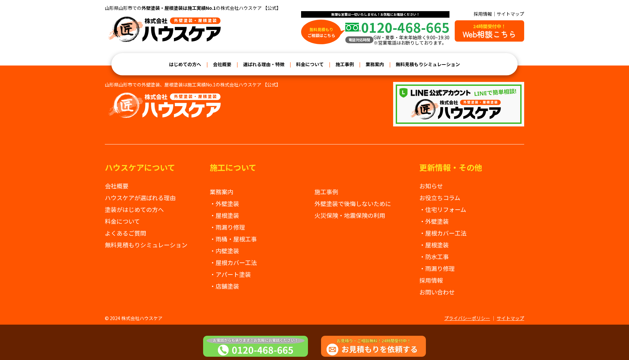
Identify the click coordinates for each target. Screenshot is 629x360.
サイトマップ (510, 13)
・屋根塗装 (224, 215)
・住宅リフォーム (442, 209)
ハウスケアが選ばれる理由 (140, 197)
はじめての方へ (185, 64)
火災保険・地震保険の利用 (349, 215)
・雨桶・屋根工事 (233, 239)
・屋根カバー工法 (233, 262)
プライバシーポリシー (467, 318)
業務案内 (375, 64)
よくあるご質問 (125, 233)
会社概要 (222, 64)
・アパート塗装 (230, 274)
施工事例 (344, 64)
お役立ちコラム (439, 197)
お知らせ (431, 185)
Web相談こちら (489, 31)
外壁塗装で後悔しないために (352, 203)
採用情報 (483, 13)
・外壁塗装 (224, 203)
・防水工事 (434, 256)
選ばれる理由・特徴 (263, 64)
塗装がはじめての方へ (134, 209)
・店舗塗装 (224, 286)
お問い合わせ (437, 292)
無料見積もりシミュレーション (428, 64)
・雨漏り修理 (227, 227)
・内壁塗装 (224, 250)
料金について (310, 64)
